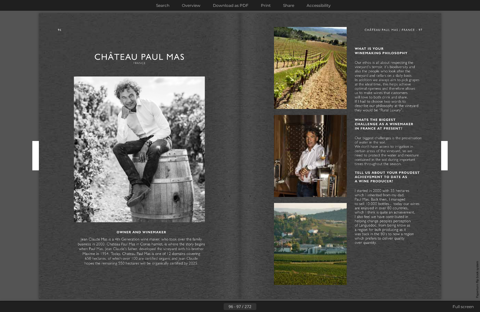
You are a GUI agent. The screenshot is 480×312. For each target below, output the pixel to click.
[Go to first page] (208, 307)
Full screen (463, 306)
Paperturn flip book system (477, 279)
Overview (191, 5)
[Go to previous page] (218, 307)
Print (266, 5)
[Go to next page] (261, 307)
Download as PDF (230, 5)
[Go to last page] (272, 307)
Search (162, 5)
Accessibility (319, 5)
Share (288, 5)
